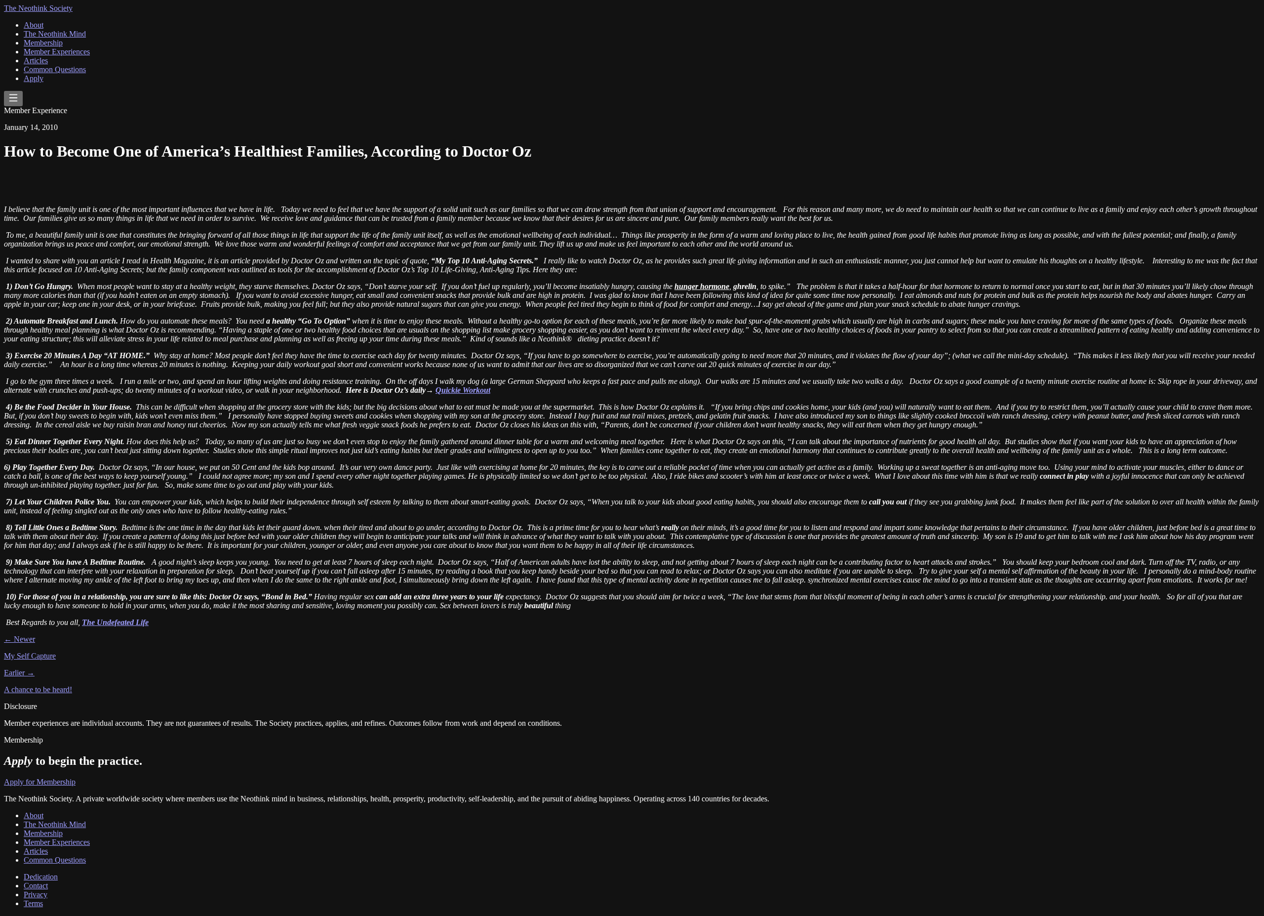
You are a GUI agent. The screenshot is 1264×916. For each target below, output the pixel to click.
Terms (33, 903)
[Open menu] (13, 98)
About (33, 25)
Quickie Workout (462, 390)
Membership (43, 43)
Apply (33, 78)
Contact (36, 885)
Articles (36, 60)
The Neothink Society (38, 8)
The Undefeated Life (115, 622)
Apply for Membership (40, 782)
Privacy (35, 894)
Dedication (41, 877)
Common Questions (55, 69)
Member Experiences (57, 51)
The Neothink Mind (55, 34)
